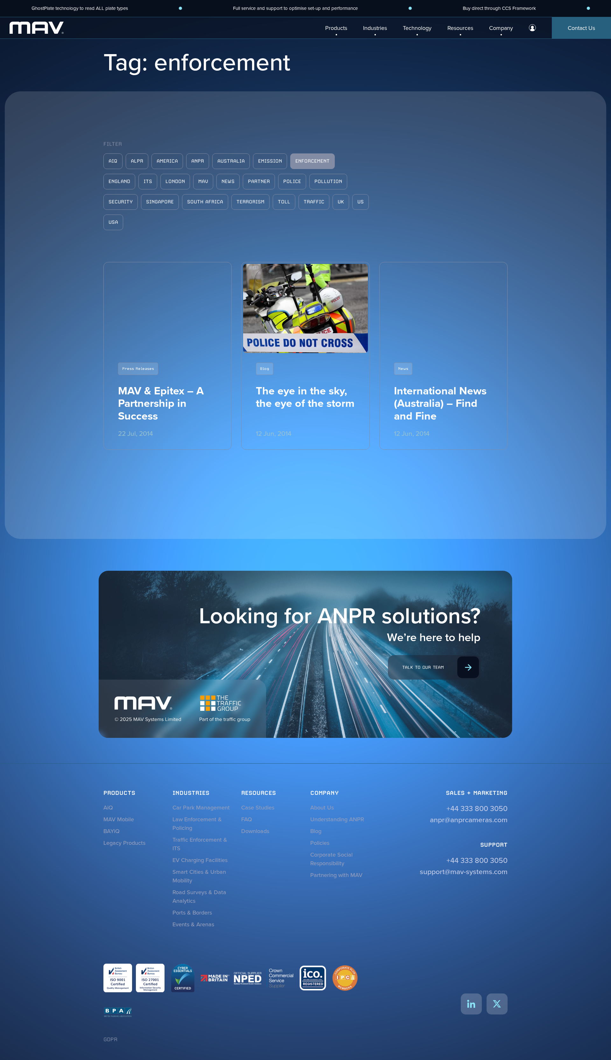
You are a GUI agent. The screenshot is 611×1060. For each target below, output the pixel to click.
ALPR (137, 161)
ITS (148, 181)
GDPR (110, 1039)
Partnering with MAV (336, 875)
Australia (231, 161)
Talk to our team (423, 667)
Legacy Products (124, 843)
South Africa (205, 202)
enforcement (312, 161)
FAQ (246, 819)
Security (121, 202)
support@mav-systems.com (464, 871)
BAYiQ (111, 831)
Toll (284, 202)
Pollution (328, 181)
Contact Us (581, 28)
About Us (322, 807)
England (119, 181)
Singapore (160, 202)
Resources (460, 28)
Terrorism (250, 202)
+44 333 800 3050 (477, 808)
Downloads (255, 831)
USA (113, 222)
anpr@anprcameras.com (469, 819)
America (167, 161)
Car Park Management (201, 807)
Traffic (314, 202)
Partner (259, 181)
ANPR (197, 161)
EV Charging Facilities (200, 860)
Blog (315, 831)
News (228, 181)
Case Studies (257, 807)
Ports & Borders (192, 912)
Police (292, 181)
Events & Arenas (193, 924)
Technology (417, 28)
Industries (375, 28)
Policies (319, 843)
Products (336, 28)
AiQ (113, 161)
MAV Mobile (118, 819)
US (360, 202)
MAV (203, 181)
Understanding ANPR (337, 819)
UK (341, 202)
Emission (270, 161)
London (175, 181)
